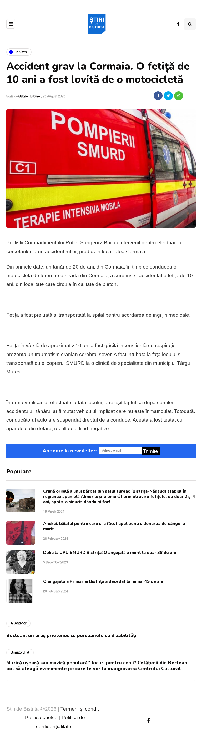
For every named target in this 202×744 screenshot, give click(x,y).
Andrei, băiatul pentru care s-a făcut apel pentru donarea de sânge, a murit (114, 526)
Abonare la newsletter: (70, 450)
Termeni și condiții (80, 709)
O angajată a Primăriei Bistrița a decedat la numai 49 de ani (103, 581)
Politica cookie (41, 717)
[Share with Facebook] (158, 95)
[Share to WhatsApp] (178, 95)
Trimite (150, 451)
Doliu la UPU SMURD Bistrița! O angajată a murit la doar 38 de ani (109, 552)
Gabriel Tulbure (29, 96)
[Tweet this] (168, 95)
